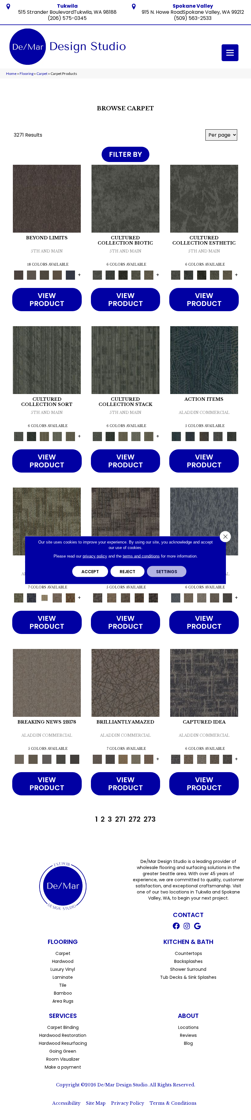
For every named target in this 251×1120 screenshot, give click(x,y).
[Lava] (201, 598)
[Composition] (135, 275)
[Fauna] (57, 275)
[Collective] (123, 275)
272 (134, 819)
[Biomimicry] (125, 198)
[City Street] (232, 436)
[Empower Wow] (135, 759)
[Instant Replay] (47, 759)
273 (150, 819)
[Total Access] (75, 759)
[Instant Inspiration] (148, 759)
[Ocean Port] (190, 436)
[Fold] (44, 436)
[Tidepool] (204, 360)
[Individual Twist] (125, 598)
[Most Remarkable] (31, 598)
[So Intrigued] (125, 683)
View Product (46, 299)
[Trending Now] (47, 683)
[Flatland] (70, 275)
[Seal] (227, 598)
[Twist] (70, 436)
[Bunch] (31, 436)
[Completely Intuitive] (123, 759)
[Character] (110, 275)
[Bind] (47, 360)
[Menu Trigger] (230, 52)
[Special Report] (33, 759)
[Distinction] (148, 275)
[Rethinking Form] (139, 598)
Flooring (26, 73)
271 (120, 819)
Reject (127, 572)
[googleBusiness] (197, 927)
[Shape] (204, 521)
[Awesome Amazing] (57, 598)
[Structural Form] (153, 598)
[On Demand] (61, 759)
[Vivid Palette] (70, 598)
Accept (90, 572)
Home (11, 73)
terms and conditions (141, 556)
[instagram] (187, 927)
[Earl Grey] (218, 436)
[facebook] (176, 927)
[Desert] (31, 275)
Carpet (41, 73)
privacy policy (95, 556)
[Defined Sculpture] (112, 598)
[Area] (47, 198)
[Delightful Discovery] (47, 521)
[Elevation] (44, 275)
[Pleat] (57, 436)
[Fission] (214, 598)
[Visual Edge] (125, 521)
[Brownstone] (204, 436)
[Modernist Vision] (44, 598)
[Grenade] (188, 598)
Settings (166, 572)
